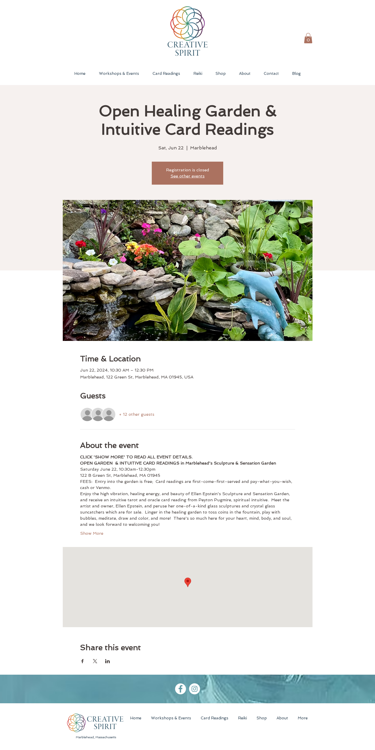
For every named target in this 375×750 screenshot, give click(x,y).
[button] (308, 38)
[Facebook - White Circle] (180, 688)
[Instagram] (194, 688)
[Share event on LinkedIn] (107, 661)
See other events (187, 176)
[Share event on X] (95, 661)
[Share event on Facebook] (82, 661)
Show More (91, 533)
